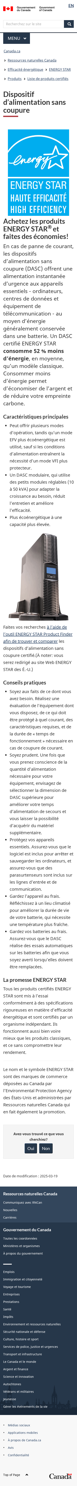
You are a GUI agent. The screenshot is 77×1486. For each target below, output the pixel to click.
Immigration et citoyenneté (22, 1279)
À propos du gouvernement (23, 1253)
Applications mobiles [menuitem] (23, 1433)
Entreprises (11, 1294)
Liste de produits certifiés (47, 78)
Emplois (9, 1272)
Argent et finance (15, 1369)
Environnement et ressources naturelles (32, 1324)
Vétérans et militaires (18, 1392)
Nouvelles (10, 1210)
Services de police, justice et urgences (30, 1347)
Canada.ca (12, 51)
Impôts (8, 1317)
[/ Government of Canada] (29, 8)
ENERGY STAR (60, 69)
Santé (7, 1309)
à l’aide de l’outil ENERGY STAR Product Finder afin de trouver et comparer (38, 634)
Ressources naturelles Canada (32, 60)
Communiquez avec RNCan (22, 1202)
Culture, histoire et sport (20, 1339)
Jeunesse (9, 1399)
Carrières (9, 1217)
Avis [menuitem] (11, 1448)
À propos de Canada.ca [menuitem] (24, 1440)
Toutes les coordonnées (20, 1238)
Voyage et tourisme (17, 1287)
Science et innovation (18, 1377)
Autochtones (12, 1384)
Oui (30, 1148)
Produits (15, 78)
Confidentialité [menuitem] (18, 1455)
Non (46, 1148)
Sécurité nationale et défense (24, 1332)
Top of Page (11, 1475)
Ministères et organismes (21, 1246)
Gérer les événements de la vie (25, 1407)
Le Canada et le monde (19, 1362)
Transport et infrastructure (22, 1354)
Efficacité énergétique (25, 69)
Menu (19, 38)
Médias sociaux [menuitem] (19, 1425)
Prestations (11, 1302)
